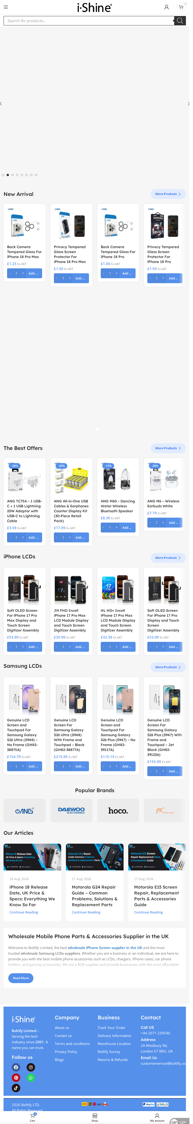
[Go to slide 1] (3, 175)
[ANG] (25, 810)
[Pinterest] (16, 1077)
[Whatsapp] (31, 1077)
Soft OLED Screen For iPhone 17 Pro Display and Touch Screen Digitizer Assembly (163, 620)
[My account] (166, 7)
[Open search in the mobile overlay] (95, 20)
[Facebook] (16, 1067)
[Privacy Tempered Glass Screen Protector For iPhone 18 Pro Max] (71, 224)
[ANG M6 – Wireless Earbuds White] (164, 478)
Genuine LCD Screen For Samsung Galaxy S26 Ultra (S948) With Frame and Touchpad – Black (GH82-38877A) (69, 735)
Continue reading (23, 912)
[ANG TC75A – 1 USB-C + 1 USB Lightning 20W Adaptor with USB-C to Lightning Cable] (24, 478)
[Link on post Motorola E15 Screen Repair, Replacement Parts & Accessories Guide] (157, 857)
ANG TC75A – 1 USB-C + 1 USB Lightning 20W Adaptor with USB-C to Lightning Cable (24, 511)
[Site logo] (95, 6)
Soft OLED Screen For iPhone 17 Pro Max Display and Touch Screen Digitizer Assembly (23, 620)
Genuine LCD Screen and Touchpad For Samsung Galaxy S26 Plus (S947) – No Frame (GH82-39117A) (118, 735)
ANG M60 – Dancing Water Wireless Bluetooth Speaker (118, 506)
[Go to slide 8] (36, 175)
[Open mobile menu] (6, 7)
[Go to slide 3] (12, 175)
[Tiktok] (16, 1088)
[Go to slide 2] (8, 175)
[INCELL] (165, 810)
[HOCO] (118, 810)
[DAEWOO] (71, 810)
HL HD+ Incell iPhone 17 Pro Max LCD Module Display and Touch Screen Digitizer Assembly (118, 620)
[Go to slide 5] (22, 175)
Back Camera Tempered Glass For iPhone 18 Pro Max (24, 252)
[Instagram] (31, 1067)
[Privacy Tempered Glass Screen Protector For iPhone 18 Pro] (164, 224)
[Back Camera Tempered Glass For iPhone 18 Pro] (118, 224)
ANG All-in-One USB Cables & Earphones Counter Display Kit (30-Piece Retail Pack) (71, 511)
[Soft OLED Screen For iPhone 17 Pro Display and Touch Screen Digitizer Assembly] (164, 588)
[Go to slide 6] (26, 175)
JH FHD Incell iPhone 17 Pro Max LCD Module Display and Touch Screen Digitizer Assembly (71, 620)
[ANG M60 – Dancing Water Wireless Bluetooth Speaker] (118, 478)
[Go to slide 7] (31, 175)
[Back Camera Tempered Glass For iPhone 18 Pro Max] (24, 224)
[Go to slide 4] (17, 175)
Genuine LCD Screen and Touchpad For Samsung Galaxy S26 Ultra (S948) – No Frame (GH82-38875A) (22, 735)
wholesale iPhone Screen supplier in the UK (105, 947)
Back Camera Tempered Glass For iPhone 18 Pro (118, 252)
